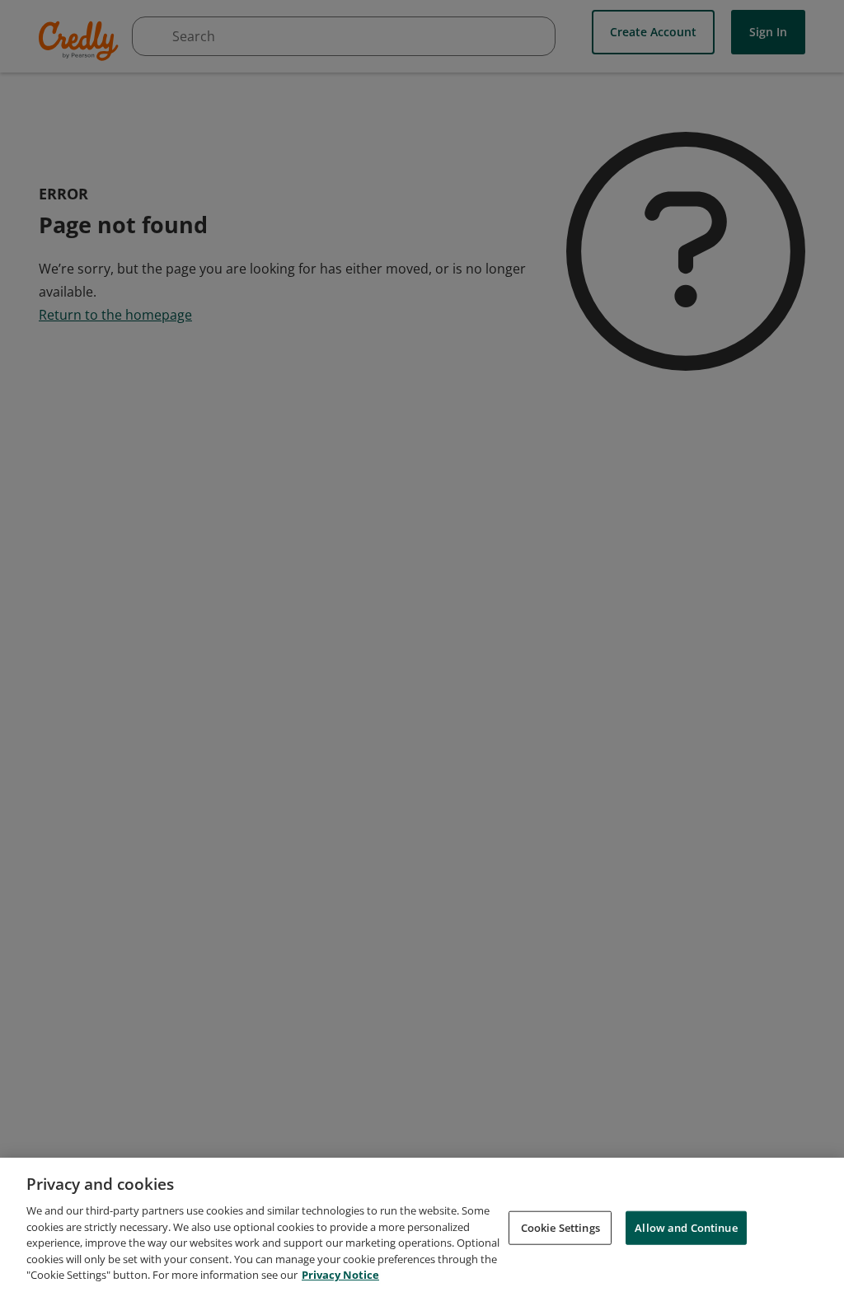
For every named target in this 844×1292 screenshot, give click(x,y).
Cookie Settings (560, 1226)
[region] (422, 1225)
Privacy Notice (340, 1274)
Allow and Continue (686, 1226)
